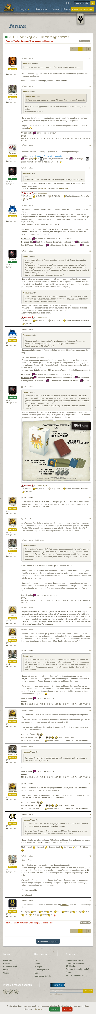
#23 (90, 145)
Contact (69, 972)
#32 (90, 607)
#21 (90, 58)
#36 (90, 746)
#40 (90, 900)
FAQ (36, 960)
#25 (90, 205)
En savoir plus (41, 1009)
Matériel (6, 969)
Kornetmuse (12, 94)
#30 (90, 519)
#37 (90, 784)
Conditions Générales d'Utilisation (75, 964)
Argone (12, 66)
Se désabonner (56, 994)
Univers (6, 963)
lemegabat (12, 909)
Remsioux (12, 153)
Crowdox (64, 904)
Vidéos (37, 963)
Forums (55, 9)
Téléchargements (41, 969)
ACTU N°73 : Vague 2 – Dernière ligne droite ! (38, 37)
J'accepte (54, 1009)
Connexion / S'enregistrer (82, 9)
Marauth (12, 213)
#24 (90, 168)
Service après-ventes (75, 975)
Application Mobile (42, 976)
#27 (90, 329)
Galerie (6, 973)
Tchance (12, 506)
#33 (90, 629)
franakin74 (27, 64)
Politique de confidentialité (77, 969)
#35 (90, 711)
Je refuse (67, 1009)
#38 (90, 814)
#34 (90, 651)
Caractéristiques (10, 966)
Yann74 (12, 864)
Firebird (12, 176)
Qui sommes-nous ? (74, 960)
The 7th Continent (21, 41)
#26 (90, 251)
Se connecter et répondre (48, 941)
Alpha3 (12, 821)
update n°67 (42, 188)
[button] (68, 3)
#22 (90, 86)
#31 (90, 540)
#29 (90, 498)
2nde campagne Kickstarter (41, 41)
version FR (63, 188)
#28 (90, 387)
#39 (90, 856)
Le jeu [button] (24, 9)
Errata (37, 973)
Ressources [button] (41, 9)
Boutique (68, 9)
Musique (38, 966)
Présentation (8, 960)
